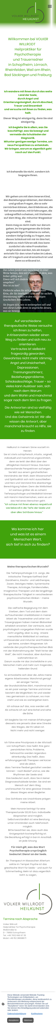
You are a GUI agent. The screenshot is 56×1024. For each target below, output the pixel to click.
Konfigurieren (37, 1014)
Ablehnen (28, 1020)
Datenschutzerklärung (16, 1014)
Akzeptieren (14, 1020)
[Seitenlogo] (28, 12)
